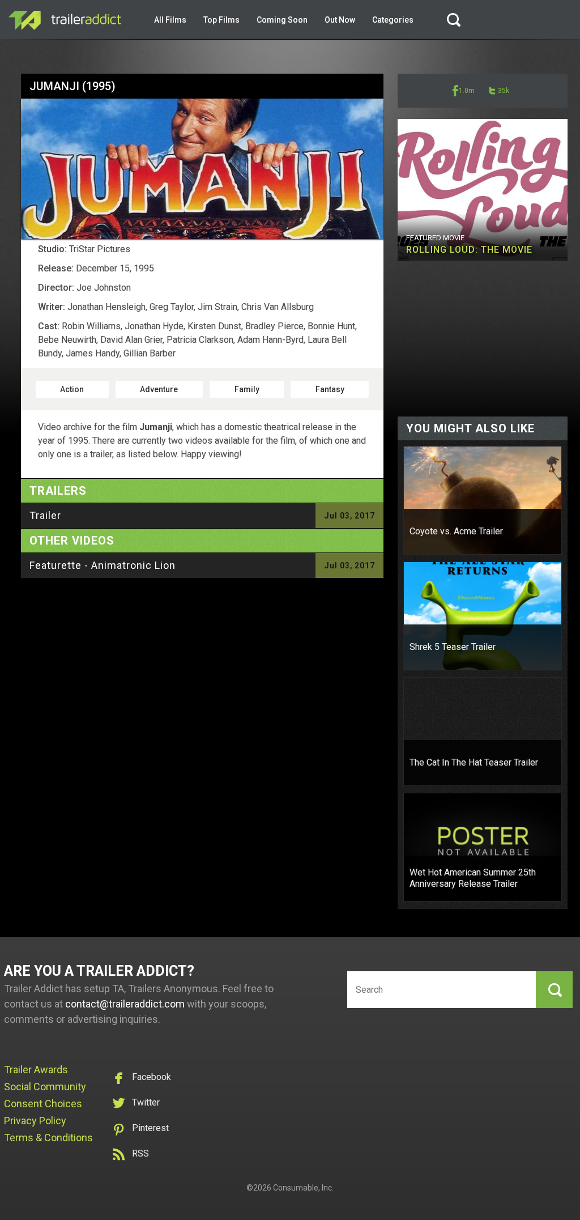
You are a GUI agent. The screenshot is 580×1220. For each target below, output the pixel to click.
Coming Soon (282, 19)
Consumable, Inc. (303, 1187)
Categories (392, 19)
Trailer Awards (36, 1070)
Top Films (221, 19)
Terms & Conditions (48, 1138)
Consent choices (43, 1104)
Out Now (340, 19)
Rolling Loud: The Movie (469, 249)
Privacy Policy (35, 1121)
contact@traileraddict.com (125, 1004)
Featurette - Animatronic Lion (102, 565)
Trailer (45, 515)
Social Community (45, 1087)
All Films (170, 19)
